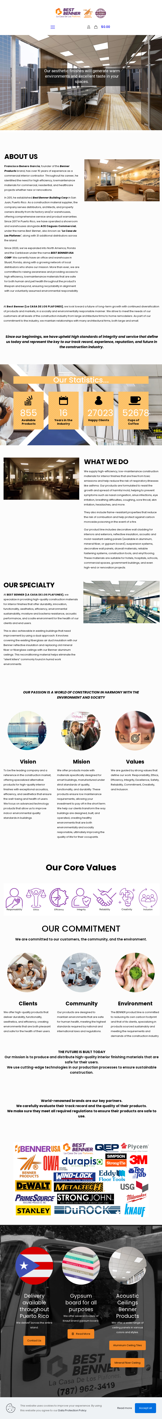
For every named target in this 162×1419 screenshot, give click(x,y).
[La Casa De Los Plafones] (81, 13)
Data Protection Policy (72, 1410)
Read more (124, 1408)
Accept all (145, 1408)
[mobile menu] (52, 27)
